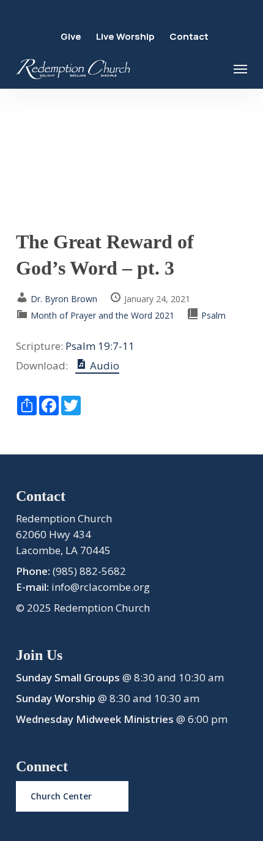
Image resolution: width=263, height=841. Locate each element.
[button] (240, 69)
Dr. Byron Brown (64, 299)
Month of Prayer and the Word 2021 (102, 315)
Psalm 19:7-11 (100, 346)
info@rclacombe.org (100, 587)
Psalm (213, 315)
